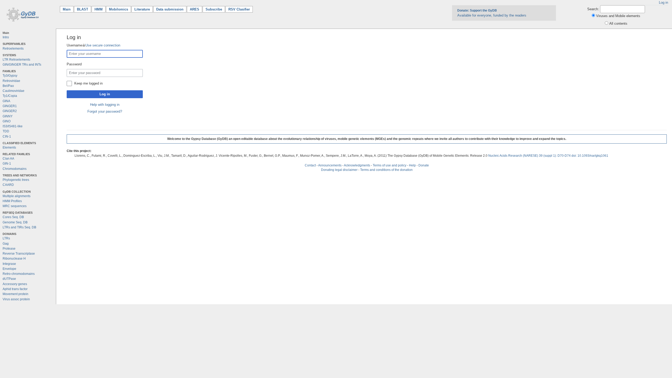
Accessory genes (15, 284)
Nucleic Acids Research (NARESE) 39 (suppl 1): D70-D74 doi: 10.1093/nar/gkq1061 (548, 155)
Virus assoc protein (16, 299)
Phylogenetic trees (16, 179)
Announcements (330, 165)
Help (412, 165)
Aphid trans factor (15, 289)
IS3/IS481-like (13, 126)
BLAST (82, 9)
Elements (9, 147)
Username (93, 45)
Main (68, 9)
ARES (194, 9)
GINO (6, 121)
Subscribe (214, 9)
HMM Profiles (12, 201)
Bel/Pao (8, 85)
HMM (98, 9)
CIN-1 (7, 136)
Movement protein (15, 294)
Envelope (9, 268)
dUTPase (9, 278)
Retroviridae (11, 80)
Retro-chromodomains (19, 273)
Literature (142, 9)
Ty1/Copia (10, 95)
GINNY (8, 116)
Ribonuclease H (14, 258)
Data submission (169, 9)
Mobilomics (118, 9)
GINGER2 (10, 111)
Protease (9, 248)
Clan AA (8, 158)
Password (74, 64)
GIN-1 (7, 163)
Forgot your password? (104, 111)
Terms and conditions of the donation (386, 169)
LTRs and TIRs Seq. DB (19, 227)
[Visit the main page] (21, 14)
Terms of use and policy (389, 165)
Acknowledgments (357, 165)
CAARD (8, 184)
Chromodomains (15, 168)
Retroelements (13, 48)
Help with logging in (104, 105)
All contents (618, 23)
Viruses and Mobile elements (618, 16)
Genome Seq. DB (15, 222)
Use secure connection (102, 45)
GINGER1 (10, 106)
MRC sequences (15, 206)
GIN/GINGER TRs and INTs (22, 64)
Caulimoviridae (13, 90)
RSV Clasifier (239, 9)
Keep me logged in (88, 83)
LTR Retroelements (16, 59)
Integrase (9, 263)
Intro (6, 37)
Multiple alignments (16, 196)
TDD (6, 131)
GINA (6, 101)
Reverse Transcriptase (19, 253)
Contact (310, 165)
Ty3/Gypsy (10, 75)
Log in (663, 2)
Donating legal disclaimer (339, 169)
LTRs (6, 238)
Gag (6, 243)
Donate (423, 165)
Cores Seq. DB (13, 217)
